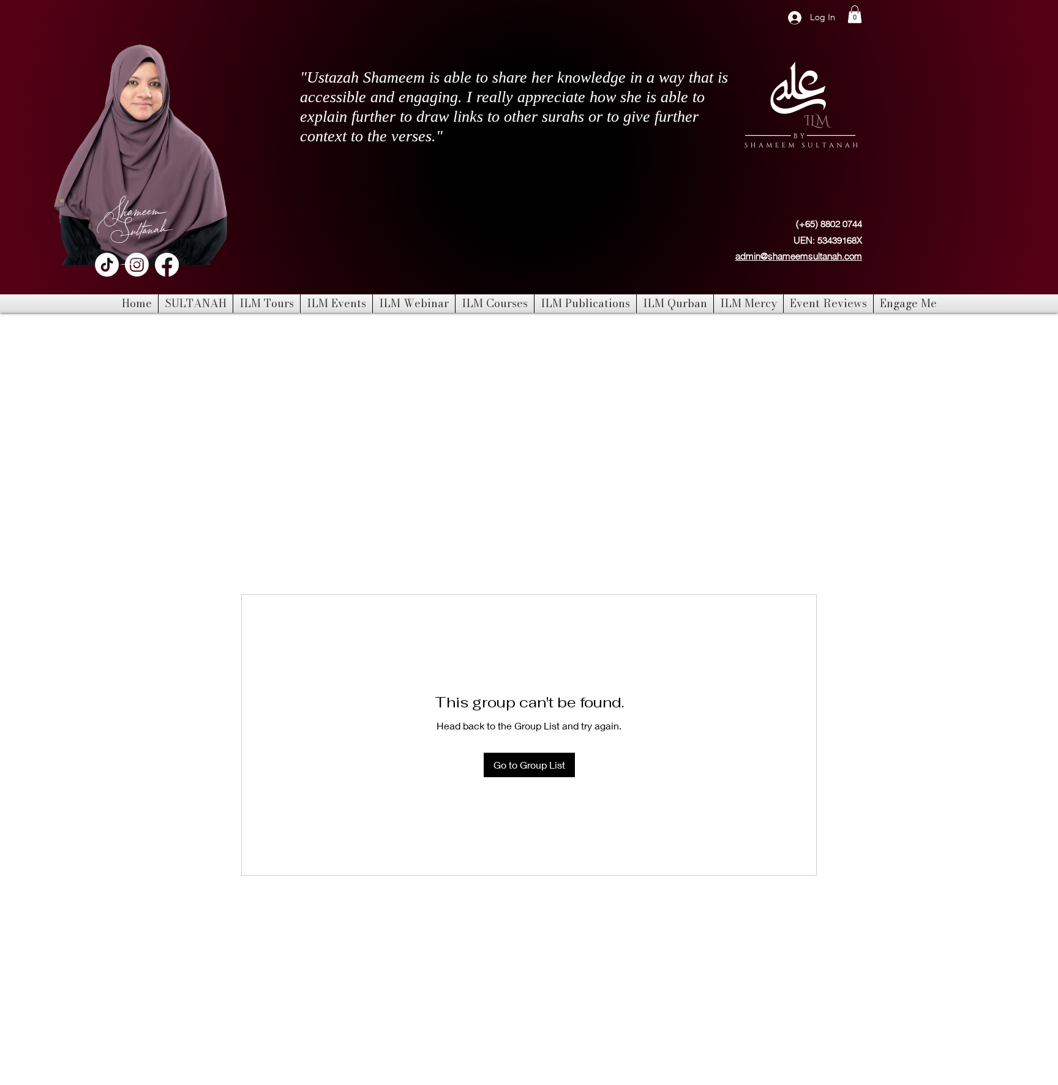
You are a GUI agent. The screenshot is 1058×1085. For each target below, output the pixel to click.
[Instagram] (137, 265)
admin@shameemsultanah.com (798, 256)
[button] (854, 14)
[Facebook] (167, 265)
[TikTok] (107, 265)
